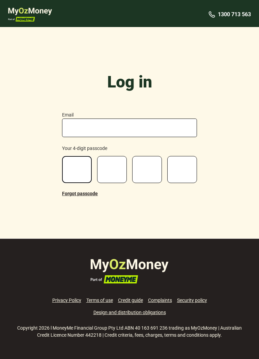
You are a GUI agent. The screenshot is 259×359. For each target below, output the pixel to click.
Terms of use (99, 300)
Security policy (192, 300)
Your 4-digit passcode (84, 148)
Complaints (160, 300)
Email (68, 115)
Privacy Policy (66, 300)
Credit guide (130, 300)
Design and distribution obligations (129, 312)
